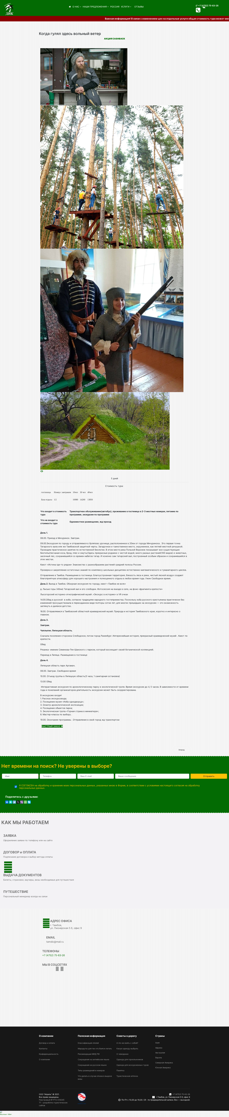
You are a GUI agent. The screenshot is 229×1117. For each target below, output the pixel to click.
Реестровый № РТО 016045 (51, 1100)
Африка (158, 1048)
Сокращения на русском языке (92, 1065)
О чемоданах (122, 1054)
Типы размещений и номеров (91, 1070)
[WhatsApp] (25, 802)
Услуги (125, 6)
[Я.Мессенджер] (10, 802)
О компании (44, 1059)
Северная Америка (164, 1062)
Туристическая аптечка (127, 1076)
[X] (18, 802)
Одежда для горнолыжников (129, 1059)
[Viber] (21, 802)
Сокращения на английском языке (93, 1059)
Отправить (208, 776)
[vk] (62, 969)
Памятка (120, 1070)
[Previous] (41, 471)
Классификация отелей (88, 1043)
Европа (158, 1057)
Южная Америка (163, 1067)
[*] (20, 776)
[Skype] (29, 802)
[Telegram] (14, 802)
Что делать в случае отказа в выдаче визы (95, 1077)
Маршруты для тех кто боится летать (95, 1048)
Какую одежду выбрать (127, 1048)
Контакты (43, 1048)
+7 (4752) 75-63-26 (208, 5)
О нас (75, 6)
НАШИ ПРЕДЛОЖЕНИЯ (95, 6)
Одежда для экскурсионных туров (132, 1065)
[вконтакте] (203, 7)
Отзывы (139, 6)
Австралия (160, 1053)
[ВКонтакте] (6, 802)
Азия (157, 1043)
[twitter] (57, 969)
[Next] (42, 471)
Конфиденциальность (48, 1054)
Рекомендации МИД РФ (89, 1054)
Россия (114, 6)
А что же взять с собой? (127, 1043)
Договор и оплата (47, 1043)
